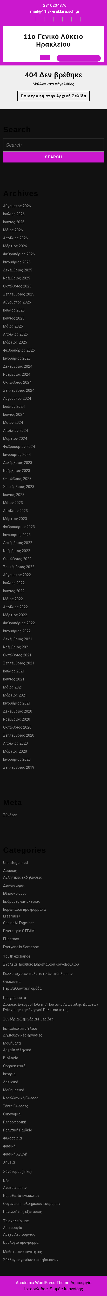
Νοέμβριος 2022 (16, 551)
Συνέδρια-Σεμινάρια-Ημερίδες (28, 1019)
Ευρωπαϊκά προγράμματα (24, 909)
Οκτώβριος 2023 (17, 479)
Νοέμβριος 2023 (16, 471)
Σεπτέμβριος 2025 (18, 294)
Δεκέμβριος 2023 (17, 463)
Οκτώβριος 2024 (17, 382)
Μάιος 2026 (13, 230)
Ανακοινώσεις (15, 1188)
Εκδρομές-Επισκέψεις (21, 901)
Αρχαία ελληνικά (17, 1050)
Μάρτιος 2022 (15, 615)
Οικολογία (12, 982)
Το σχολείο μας (16, 1221)
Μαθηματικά (13, 1090)
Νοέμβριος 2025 (16, 278)
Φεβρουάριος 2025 (19, 350)
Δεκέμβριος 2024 (17, 366)
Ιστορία (9, 1074)
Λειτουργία (12, 1228)
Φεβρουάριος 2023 (19, 527)
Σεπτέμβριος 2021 (18, 663)
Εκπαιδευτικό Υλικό (20, 1028)
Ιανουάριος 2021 (17, 703)
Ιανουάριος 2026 (17, 262)
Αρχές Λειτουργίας (19, 1234)
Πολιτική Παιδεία (17, 1130)
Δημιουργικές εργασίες (22, 1035)
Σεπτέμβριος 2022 (18, 567)
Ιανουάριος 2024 (17, 455)
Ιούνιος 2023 (13, 495)
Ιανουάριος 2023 (17, 535)
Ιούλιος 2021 (14, 671)
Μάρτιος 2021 (15, 695)
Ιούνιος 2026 (13, 222)
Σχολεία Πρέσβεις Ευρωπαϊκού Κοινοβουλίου (41, 964)
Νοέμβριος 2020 (16, 719)
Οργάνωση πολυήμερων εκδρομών (31, 1204)
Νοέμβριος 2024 (16, 374)
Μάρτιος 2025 (15, 342)
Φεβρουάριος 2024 (19, 447)
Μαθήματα (12, 1043)
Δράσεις (10, 871)
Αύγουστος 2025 (17, 302)
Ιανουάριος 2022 (17, 631)
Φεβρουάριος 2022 (19, 623)
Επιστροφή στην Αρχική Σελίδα (55, 97)
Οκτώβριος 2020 (17, 727)
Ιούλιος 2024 (14, 406)
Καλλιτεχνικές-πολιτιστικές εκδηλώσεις (38, 974)
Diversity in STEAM (19, 931)
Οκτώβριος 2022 (17, 559)
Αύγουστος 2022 (17, 575)
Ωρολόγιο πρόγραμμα (20, 1242)
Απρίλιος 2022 (15, 607)
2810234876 (54, 5)
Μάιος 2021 (13, 687)
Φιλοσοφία (12, 1138)
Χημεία (9, 1162)
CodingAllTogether (18, 923)
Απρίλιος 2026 (15, 238)
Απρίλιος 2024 (15, 430)
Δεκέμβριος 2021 (17, 639)
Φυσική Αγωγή (15, 1154)
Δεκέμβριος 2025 (17, 270)
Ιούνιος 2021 (13, 679)
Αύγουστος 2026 (17, 206)
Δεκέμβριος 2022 (17, 543)
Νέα (6, 1181)
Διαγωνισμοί (13, 885)
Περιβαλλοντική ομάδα (22, 988)
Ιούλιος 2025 (14, 310)
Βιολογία (10, 1058)
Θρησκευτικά (14, 1066)
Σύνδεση (10, 815)
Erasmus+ (12, 916)
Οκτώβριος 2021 (17, 655)
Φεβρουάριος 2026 (19, 254)
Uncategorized (15, 863)
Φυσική (9, 1146)
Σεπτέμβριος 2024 (18, 390)
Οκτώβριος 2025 (17, 286)
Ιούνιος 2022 (13, 591)
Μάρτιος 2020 (15, 751)
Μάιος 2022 (13, 599)
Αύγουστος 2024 (17, 398)
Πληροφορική (14, 1122)
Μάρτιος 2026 (15, 246)
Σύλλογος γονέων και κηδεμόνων (30, 1260)
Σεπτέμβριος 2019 (18, 767)
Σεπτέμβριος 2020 (18, 735)
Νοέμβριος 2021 (16, 647)
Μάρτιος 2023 (15, 519)
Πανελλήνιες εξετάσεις (22, 1212)
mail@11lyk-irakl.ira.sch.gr (54, 11)
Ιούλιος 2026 (14, 214)
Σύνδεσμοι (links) (17, 1171)
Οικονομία (12, 1114)
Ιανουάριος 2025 (17, 358)
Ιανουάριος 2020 (17, 759)
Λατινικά (10, 1082)
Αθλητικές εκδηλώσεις (22, 877)
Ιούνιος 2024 (13, 414)
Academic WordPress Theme (42, 1282)
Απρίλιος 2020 (15, 743)
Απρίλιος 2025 (15, 334)
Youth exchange (16, 956)
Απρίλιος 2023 (15, 511)
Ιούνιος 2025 (13, 318)
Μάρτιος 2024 (15, 438)
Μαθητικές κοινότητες (22, 1252)
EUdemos (11, 939)
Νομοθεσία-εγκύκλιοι (21, 1196)
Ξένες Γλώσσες (15, 1106)
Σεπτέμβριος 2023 (18, 487)
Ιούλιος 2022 (14, 583)
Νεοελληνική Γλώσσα (20, 1098)
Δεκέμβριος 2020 (17, 711)
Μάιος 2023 (13, 503)
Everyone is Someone (21, 947)
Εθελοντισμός (15, 893)
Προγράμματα (14, 998)
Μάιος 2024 (13, 422)
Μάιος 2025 (13, 326)
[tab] (44, 57)
